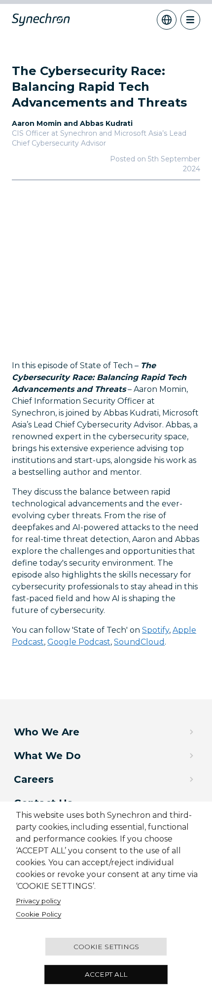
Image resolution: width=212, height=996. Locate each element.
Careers (34, 779)
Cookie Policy (38, 914)
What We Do (47, 756)
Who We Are (46, 732)
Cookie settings (106, 947)
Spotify (155, 630)
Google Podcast (78, 642)
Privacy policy (38, 901)
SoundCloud (139, 642)
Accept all (106, 974)
